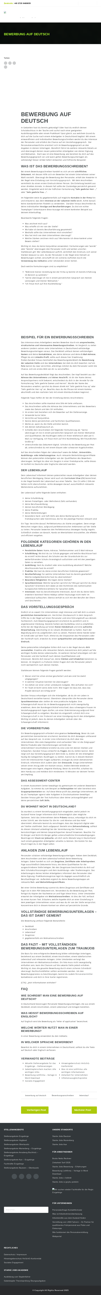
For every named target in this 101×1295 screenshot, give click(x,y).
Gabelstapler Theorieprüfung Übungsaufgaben (25, 1281)
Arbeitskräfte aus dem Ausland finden (69, 1218)
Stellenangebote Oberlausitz (16, 1144)
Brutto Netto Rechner (61, 1158)
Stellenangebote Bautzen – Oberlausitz (21, 1168)
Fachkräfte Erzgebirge (14, 1164)
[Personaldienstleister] (23, 14)
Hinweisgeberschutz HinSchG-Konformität (22, 1259)
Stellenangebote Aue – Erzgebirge (19, 1160)
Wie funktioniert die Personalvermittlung (70, 1232)
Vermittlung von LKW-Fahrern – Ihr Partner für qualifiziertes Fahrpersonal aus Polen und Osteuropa (73, 1225)
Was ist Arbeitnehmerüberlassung (67, 1214)
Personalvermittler (84, 974)
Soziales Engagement (13, 1262)
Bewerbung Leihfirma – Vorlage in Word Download (70, 1172)
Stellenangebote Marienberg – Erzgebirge (22, 1148)
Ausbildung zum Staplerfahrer (17, 1277)
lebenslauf (84, 1095)
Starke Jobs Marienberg (63, 1140)
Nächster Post (82, 1110)
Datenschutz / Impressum (15, 1254)
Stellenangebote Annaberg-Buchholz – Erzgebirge (21, 1154)
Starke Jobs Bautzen (61, 1136)
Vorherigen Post (36, 1110)
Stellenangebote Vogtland (15, 1140)
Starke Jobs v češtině (62, 1178)
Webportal (57, 1236)
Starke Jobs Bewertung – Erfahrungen (69, 1167)
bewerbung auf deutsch (35, 1095)
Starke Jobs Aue (59, 1144)
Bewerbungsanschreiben (63, 1095)
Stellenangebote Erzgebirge (16, 1136)
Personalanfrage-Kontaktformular (67, 1210)
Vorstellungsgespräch (60, 180)
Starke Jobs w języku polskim (65, 1182)
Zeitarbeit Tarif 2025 (61, 1162)
